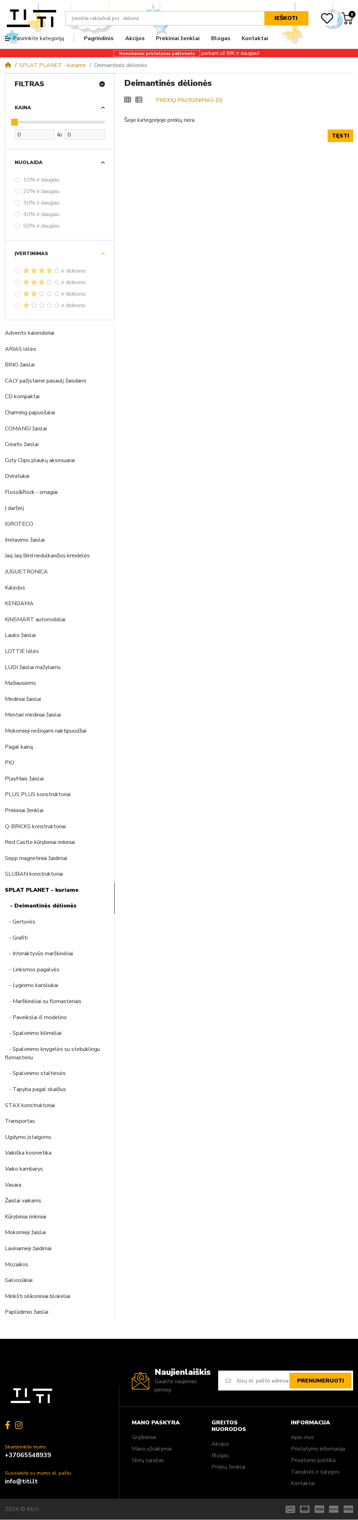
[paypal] (334, 1509)
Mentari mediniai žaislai (33, 715)
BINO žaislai (20, 365)
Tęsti (340, 136)
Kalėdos (15, 588)
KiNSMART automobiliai (35, 619)
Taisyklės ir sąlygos (315, 1472)
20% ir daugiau (41, 191)
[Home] (8, 65)
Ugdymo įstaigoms (28, 1137)
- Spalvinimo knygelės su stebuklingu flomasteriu (52, 1053)
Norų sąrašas (148, 1460)
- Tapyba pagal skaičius (35, 1089)
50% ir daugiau (41, 226)
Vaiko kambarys (24, 1169)
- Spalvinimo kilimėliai (33, 1033)
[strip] (349, 1509)
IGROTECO (19, 524)
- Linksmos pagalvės (32, 969)
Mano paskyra (156, 1422)
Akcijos (220, 1444)
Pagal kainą (19, 747)
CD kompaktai (22, 396)
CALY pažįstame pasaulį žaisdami (45, 381)
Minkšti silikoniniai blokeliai (37, 1296)
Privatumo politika (313, 1460)
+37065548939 (28, 1455)
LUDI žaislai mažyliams (33, 667)
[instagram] (20, 1425)
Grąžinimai (144, 1437)
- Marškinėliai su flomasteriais (43, 1001)
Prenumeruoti (320, 1381)
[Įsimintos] (327, 18)
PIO (9, 762)
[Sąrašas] (138, 100)
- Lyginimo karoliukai (31, 985)
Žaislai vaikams (23, 1200)
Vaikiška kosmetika (28, 1153)
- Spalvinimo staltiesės (35, 1073)
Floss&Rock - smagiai (31, 492)
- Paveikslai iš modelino (36, 1017)
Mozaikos (16, 1264)
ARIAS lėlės (20, 349)
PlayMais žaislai (24, 779)
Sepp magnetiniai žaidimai (36, 858)
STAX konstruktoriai (30, 1105)
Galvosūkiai (19, 1280)
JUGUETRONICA (26, 572)
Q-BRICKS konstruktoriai (35, 826)
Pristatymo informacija (318, 1449)
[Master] (305, 1509)
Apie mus (302, 1437)
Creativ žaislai (21, 444)
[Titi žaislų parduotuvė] (31, 18)
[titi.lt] (31, 1396)
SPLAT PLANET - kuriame (52, 65)
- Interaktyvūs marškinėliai (39, 953)
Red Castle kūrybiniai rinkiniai (40, 842)
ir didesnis (74, 271)
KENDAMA (19, 603)
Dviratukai (17, 476)
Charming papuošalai (30, 412)
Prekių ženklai (228, 1467)
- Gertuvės (20, 922)
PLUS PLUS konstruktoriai (38, 794)
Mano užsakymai (152, 1449)
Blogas (220, 1455)
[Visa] (319, 1509)
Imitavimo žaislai (25, 540)
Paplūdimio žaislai (26, 1312)
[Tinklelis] (127, 100)
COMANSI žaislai (26, 428)
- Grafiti (16, 938)
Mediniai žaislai (23, 699)
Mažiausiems (20, 683)
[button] (351, 2)
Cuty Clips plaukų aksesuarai (40, 460)
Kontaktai (303, 1483)
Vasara (13, 1185)
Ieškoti (286, 18)
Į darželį (14, 508)
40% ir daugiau (41, 214)
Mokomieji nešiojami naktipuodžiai (45, 731)
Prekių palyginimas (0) (189, 100)
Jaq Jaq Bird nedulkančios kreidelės (47, 555)
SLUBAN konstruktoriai (34, 874)
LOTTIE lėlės (22, 651)
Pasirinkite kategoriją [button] (38, 38)
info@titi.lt (21, 1481)
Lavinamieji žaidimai (28, 1248)
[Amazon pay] (289, 1509)
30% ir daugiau (41, 203)
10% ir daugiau (41, 180)
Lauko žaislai (20, 635)
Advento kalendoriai (29, 333)
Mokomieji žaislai (25, 1232)
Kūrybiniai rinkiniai (25, 1217)
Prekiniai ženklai (24, 810)
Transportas (20, 1121)
